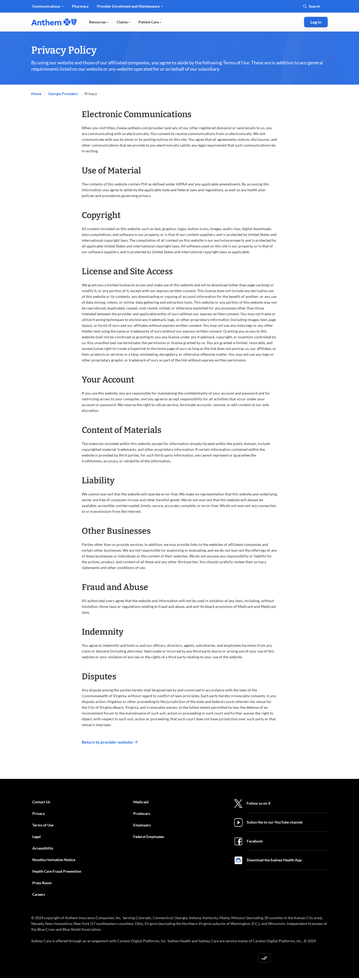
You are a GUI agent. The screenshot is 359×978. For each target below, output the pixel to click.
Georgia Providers (63, 93)
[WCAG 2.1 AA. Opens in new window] (264, 958)
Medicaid (140, 802)
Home (36, 93)
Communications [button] (46, 6)
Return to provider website (108, 741)
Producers (141, 813)
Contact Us (41, 802)
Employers (142, 825)
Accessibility (42, 848)
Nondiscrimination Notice (53, 859)
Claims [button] (123, 22)
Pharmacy (80, 6)
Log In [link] (315, 21)
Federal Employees (148, 836)
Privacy (38, 813)
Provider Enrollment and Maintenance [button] (128, 6)
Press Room (42, 883)
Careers (38, 894)
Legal (36, 836)
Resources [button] (98, 22)
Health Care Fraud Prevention (56, 871)
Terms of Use (42, 825)
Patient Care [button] (149, 22)
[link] (53, 22)
